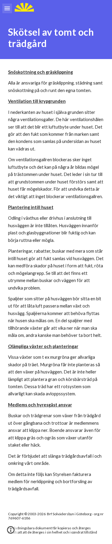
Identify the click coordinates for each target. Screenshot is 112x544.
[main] (56, 38)
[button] (7, 8)
